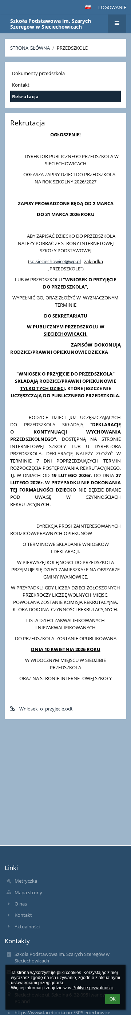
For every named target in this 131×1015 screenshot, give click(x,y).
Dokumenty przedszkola (38, 73)
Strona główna (30, 48)
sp (32, 261)
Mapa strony (28, 892)
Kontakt (20, 85)
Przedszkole (72, 48)
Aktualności (27, 926)
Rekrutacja (25, 96)
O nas (21, 903)
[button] (87, 7)
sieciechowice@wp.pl (58, 261)
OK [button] (113, 999)
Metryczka (26, 881)
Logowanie (112, 7)
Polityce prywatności (92, 987)
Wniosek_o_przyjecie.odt (46, 708)
